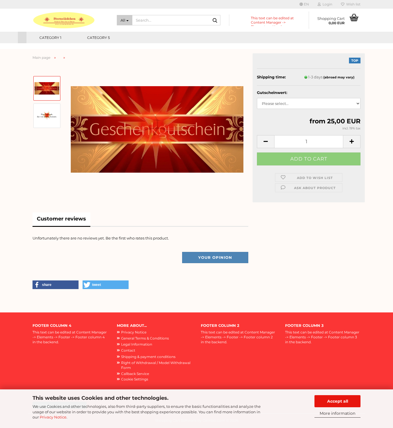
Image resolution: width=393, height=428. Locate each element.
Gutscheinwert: (272, 92)
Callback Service (135, 374)
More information (337, 413)
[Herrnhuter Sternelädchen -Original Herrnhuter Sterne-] (70, 20)
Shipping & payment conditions (148, 357)
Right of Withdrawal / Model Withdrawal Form (155, 365)
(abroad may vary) (338, 77)
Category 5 (98, 37)
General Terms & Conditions (145, 338)
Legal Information (136, 344)
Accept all (337, 401)
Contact (128, 350)
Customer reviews (61, 219)
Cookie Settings (134, 379)
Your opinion (215, 257)
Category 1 (50, 37)
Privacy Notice (53, 417)
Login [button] (326, 4)
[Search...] (214, 20)
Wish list (352, 4)
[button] (304, 4)
